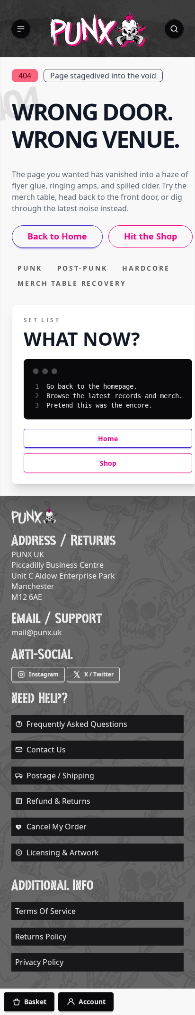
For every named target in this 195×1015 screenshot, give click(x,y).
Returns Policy (40, 936)
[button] (20, 28)
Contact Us (46, 749)
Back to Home (57, 236)
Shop (108, 463)
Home (108, 438)
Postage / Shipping (60, 775)
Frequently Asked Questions (77, 724)
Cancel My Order (57, 826)
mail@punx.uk (36, 632)
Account (92, 1001)
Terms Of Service (45, 911)
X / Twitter (99, 674)
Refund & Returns (58, 801)
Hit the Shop (150, 236)
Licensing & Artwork (63, 852)
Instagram (44, 674)
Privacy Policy (39, 962)
